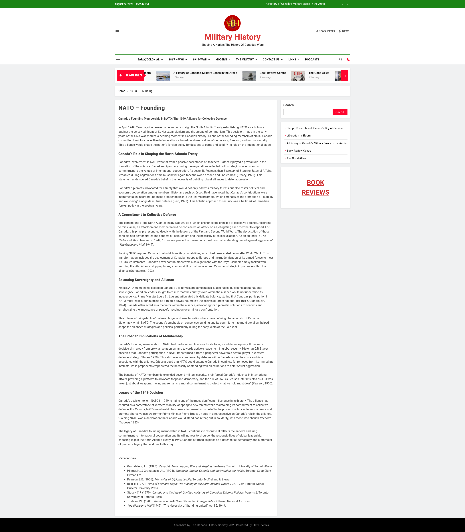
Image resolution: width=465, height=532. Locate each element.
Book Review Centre (256, 73)
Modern (221, 59)
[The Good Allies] (282, 77)
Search (288, 105)
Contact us (271, 59)
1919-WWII (200, 59)
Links (292, 59)
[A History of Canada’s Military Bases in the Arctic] (146, 77)
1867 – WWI (176, 59)
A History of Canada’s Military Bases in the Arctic (296, 4)
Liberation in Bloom (299, 135)
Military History (233, 37)
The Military (245, 59)
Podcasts (312, 59)
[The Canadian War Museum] (325, 77)
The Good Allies (302, 73)
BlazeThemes (261, 525)
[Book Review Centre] (233, 77)
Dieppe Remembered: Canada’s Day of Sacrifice (315, 128)
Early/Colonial (148, 59)
